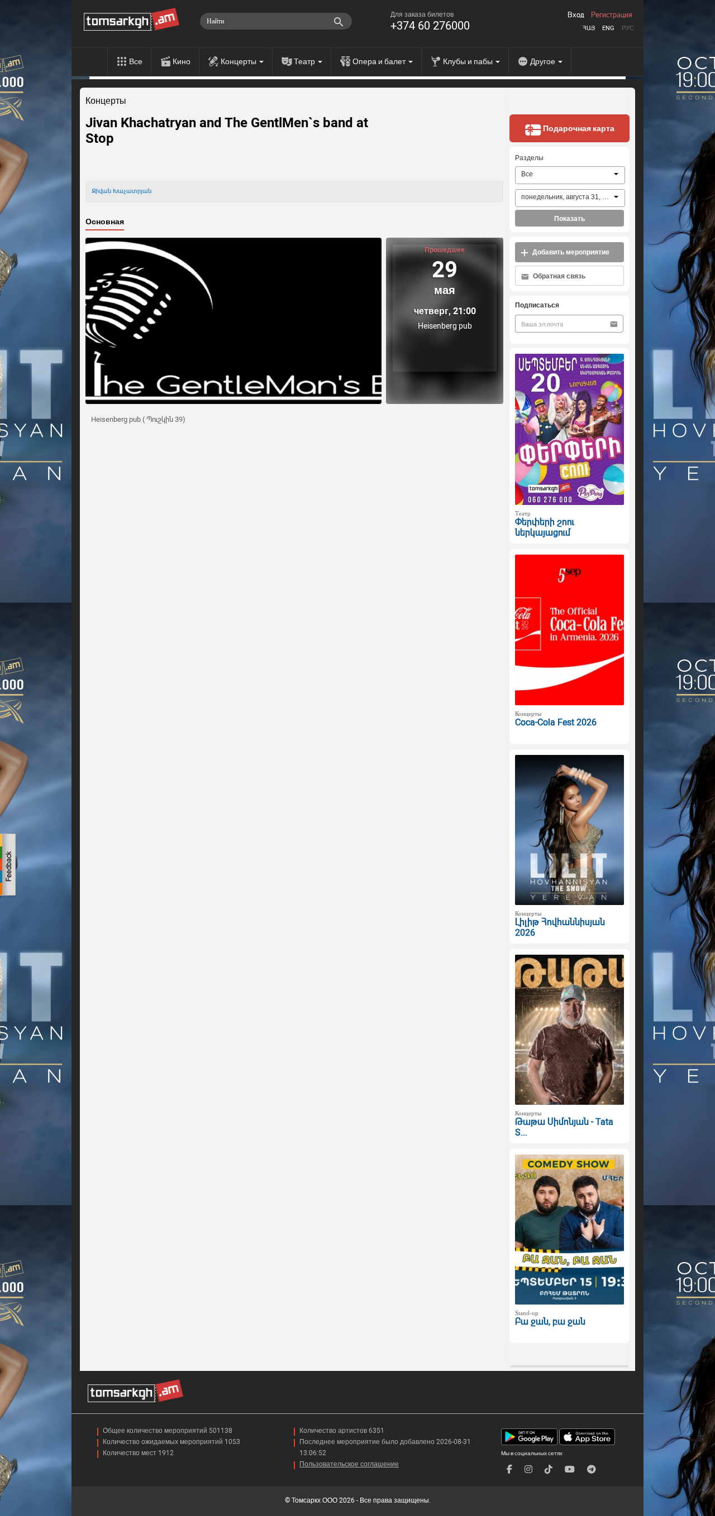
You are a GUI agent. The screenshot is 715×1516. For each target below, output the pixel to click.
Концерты (105, 101)
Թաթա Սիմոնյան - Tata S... (564, 1127)
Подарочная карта (577, 128)
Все (135, 61)
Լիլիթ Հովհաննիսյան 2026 (560, 927)
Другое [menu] (543, 61)
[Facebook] (509, 1469)
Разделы (529, 158)
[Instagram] (528, 1469)
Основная (104, 221)
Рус (628, 28)
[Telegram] (591, 1469)
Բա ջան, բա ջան (550, 1321)
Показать (569, 219)
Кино (181, 61)
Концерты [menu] (239, 61)
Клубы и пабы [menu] (468, 61)
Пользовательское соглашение (349, 1464)
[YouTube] (570, 1469)
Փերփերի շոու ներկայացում (544, 527)
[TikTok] (548, 1469)
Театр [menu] (305, 61)
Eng (608, 28)
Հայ (589, 28)
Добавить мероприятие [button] (570, 252)
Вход (576, 15)
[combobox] (570, 175)
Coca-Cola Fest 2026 (556, 722)
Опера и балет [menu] (379, 61)
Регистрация (611, 15)
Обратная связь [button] (558, 276)
